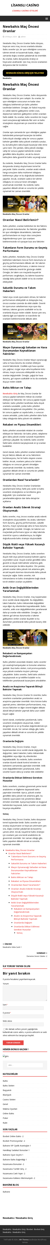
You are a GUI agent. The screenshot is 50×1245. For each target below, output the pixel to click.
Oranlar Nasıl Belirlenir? (19, 853)
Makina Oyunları (10, 1109)
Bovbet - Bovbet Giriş (35, 1229)
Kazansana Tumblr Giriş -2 (14, 1169)
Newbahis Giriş (24, 1218)
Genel (5, 1104)
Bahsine (6, 1191)
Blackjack (7, 1094)
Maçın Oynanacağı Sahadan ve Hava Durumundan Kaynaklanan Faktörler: (28, 870)
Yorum (6, 983)
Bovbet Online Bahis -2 (13, 1136)
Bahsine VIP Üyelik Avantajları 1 (17, 1145)
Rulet (5, 1122)
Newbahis (8, 1218)
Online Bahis (8, 1113)
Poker (5, 1118)
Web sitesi (7, 1021)
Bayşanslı (7, 1090)
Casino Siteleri (9, 1099)
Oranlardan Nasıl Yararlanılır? (25, 885)
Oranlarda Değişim (23, 922)
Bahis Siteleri (8, 1085)
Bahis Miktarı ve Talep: (22, 877)
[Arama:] (25, 1065)
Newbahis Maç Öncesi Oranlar (20, 850)
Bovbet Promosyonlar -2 (14, 1141)
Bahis (5, 1081)
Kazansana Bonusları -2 (13, 1164)
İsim (5, 1004)
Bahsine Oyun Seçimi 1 (13, 1154)
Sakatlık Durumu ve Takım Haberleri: (29, 863)
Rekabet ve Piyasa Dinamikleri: (26, 881)
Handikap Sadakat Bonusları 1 (16, 1150)
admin (23, 36)
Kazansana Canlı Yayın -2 (14, 1173)
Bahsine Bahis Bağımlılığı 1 (15, 1159)
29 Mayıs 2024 (11, 36)
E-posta (6, 1012)
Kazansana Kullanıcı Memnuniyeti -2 (19, 1178)
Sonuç (19, 932)
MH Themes (24, 1239)
